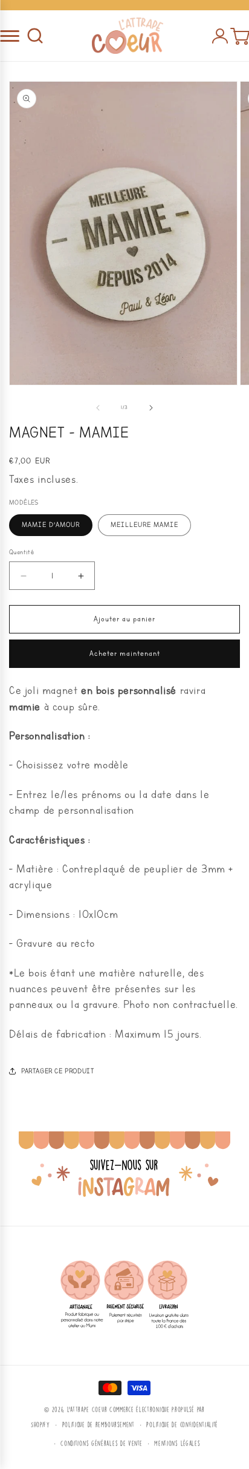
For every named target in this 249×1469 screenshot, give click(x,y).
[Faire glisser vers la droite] (151, 407)
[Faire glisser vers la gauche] (98, 407)
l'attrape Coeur (87, 1409)
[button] (35, 35)
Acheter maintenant (124, 653)
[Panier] (239, 35)
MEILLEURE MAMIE (144, 524)
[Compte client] (220, 35)
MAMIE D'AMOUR (51, 524)
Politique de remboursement (98, 1424)
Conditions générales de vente (101, 1443)
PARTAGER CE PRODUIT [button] (57, 1071)
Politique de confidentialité (182, 1424)
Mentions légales (177, 1443)
